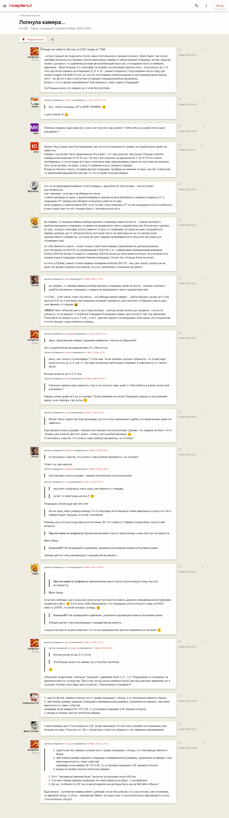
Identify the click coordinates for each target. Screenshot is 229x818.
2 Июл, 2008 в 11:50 (96, 100)
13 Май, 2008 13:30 (187, 283)
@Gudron (33, 191)
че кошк (68, 744)
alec (66, 642)
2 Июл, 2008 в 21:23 (93, 482)
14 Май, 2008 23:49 (80, 28)
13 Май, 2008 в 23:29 (98, 744)
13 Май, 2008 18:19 (187, 338)
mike (35, 133)
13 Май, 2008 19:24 (187, 455)
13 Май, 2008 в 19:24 (93, 567)
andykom (69, 450)
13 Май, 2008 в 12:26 (93, 279)
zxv (66, 482)
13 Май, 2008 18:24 (187, 417)
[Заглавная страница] (20, 2)
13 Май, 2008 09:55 (187, 104)
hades (35, 106)
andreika (68, 334)
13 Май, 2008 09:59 (187, 131)
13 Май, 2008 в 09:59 (94, 378)
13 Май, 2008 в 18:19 (103, 648)
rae (66, 279)
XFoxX (34, 285)
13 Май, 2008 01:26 (187, 55)
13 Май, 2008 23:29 (187, 701)
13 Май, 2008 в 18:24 (98, 450)
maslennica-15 (30, 703)
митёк (67, 352)
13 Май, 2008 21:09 (187, 647)
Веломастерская (29, 15)
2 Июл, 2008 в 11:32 (95, 352)
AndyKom (60, 28)
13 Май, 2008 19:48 (187, 572)
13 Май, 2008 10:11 (186, 150)
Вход (220, 5)
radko (35, 227)
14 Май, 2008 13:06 (187, 729)
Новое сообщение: (42, 28)
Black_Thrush (31, 731)
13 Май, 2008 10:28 (187, 189)
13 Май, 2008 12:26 (187, 225)
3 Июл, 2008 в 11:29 (93, 642)
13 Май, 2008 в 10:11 (93, 413)
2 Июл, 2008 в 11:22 (97, 334)
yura (36, 151)
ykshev (68, 100)
